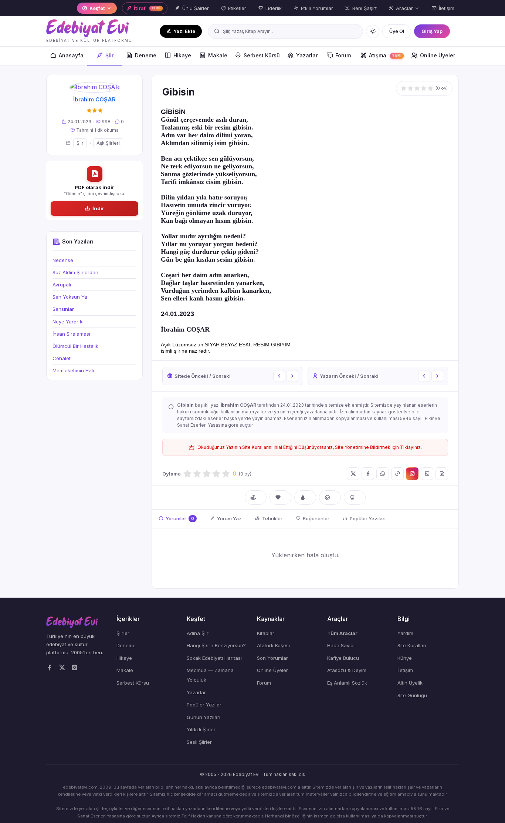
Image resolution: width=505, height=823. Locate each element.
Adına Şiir (198, 633)
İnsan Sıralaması (71, 334)
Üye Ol (396, 31)
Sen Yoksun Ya (69, 297)
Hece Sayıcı (341, 645)
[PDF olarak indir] (441, 473)
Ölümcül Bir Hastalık (75, 346)
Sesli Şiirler (199, 742)
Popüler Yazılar (204, 705)
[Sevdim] (280, 497)
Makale (217, 55)
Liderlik (273, 8)
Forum (343, 55)
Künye (404, 658)
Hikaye (182, 55)
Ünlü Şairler (195, 8)
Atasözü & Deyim (346, 670)
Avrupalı (61, 285)
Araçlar (404, 8)
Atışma (385, 55)
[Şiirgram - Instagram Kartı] (412, 473)
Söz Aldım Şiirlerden (75, 272)
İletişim (446, 8)
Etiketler (237, 8)
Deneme (145, 55)
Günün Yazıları (203, 717)
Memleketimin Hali (73, 370)
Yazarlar (307, 55)
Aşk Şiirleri (108, 143)
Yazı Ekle (184, 31)
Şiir (109, 55)
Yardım (405, 633)
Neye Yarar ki (68, 322)
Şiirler (122, 633)
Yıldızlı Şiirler (201, 729)
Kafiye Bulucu (343, 658)
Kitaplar (265, 633)
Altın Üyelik (410, 683)
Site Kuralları (411, 645)
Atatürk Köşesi (273, 645)
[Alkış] (256, 497)
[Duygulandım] (330, 497)
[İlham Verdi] (355, 497)
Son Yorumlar (272, 658)
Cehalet (61, 358)
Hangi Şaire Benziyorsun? (216, 645)
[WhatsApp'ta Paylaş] (382, 473)
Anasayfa (71, 55)
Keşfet (97, 8)
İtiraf (147, 8)
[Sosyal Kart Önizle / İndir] (427, 473)
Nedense (62, 260)
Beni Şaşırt (364, 8)
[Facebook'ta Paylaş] (368, 473)
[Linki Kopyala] (397, 473)
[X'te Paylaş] (353, 473)
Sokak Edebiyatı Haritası (214, 658)
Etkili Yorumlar (317, 8)
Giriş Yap (432, 31)
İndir (98, 208)
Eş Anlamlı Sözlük (347, 683)
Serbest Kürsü (262, 55)
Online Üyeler (437, 55)
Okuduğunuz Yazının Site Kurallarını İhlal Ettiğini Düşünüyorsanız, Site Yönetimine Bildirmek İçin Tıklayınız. (309, 447)
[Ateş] (305, 497)
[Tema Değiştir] (372, 31)
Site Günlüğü (412, 695)
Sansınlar (63, 309)
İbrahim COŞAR (94, 99)
